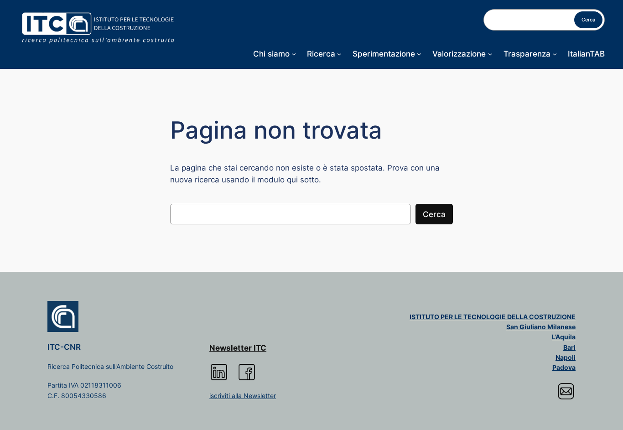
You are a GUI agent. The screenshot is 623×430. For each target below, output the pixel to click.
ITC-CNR (64, 347)
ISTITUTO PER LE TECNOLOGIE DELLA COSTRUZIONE (493, 317)
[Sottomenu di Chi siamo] (293, 54)
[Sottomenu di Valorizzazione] (490, 54)
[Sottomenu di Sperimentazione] (419, 54)
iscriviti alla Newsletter (242, 395)
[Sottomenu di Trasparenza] (554, 54)
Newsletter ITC (237, 347)
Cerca (588, 19)
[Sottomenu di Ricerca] (339, 54)
